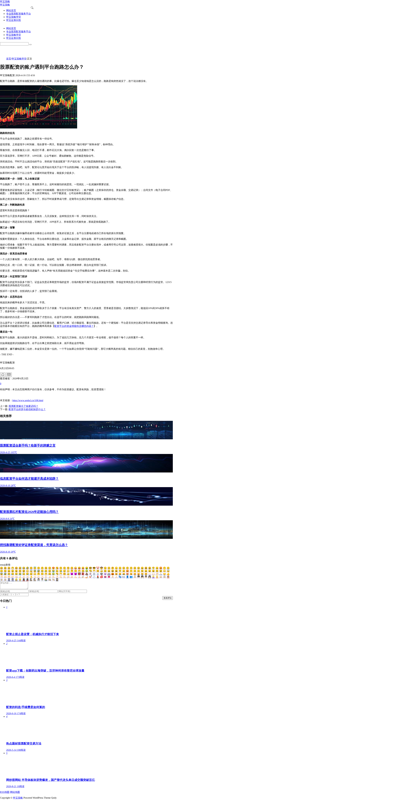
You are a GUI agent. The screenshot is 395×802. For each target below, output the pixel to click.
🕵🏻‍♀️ (31, 579)
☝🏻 (49, 576)
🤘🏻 (27, 576)
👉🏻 (38, 576)
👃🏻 (116, 576)
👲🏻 (168, 576)
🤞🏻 (20, 576)
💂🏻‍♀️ (23, 579)
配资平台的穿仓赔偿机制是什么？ (27, 409)
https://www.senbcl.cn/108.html (27, 400)
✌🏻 (23, 576)
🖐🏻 (60, 576)
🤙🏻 (71, 576)
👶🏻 (134, 576)
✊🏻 (8, 576)
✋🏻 (53, 576)
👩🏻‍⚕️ (38, 579)
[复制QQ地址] (3, 375)
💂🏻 (27, 579)
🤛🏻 (12, 576)
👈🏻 (34, 576)
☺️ (31, 568)
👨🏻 (146, 576)
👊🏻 (5, 576)
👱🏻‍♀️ (153, 576)
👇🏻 (46, 576)
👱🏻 (157, 576)
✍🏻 (83, 576)
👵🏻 (164, 576)
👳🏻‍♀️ (1, 579)
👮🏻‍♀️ (8, 579)
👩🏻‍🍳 (49, 579)
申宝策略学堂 (19, 58)
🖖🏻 (64, 576)
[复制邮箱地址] (9, 375)
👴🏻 (160, 576)
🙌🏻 (153, 574)
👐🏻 (149, 574)
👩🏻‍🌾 (46, 579)
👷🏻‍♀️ (16, 579)
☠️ (97, 574)
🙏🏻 (160, 574)
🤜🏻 (16, 576)
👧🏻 (142, 576)
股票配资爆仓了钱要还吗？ (23, 406)
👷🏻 (20, 579)
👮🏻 (12, 579)
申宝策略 (18, 797)
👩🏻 (149, 576)
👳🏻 (5, 579)
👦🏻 (138, 576)
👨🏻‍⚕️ (42, 579)
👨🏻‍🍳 (53, 579)
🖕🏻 (79, 576)
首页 (8, 58)
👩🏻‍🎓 (57, 579)
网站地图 (15, 792)
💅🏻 (90, 576)
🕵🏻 (34, 579)
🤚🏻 (57, 576)
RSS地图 (4, 792)
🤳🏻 (86, 576)
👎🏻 (1, 576)
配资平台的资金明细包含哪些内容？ (74, 326)
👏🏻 (157, 574)
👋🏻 (68, 576)
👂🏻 (112, 576)
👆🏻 (42, 576)
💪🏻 (75, 576)
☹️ (134, 568)
